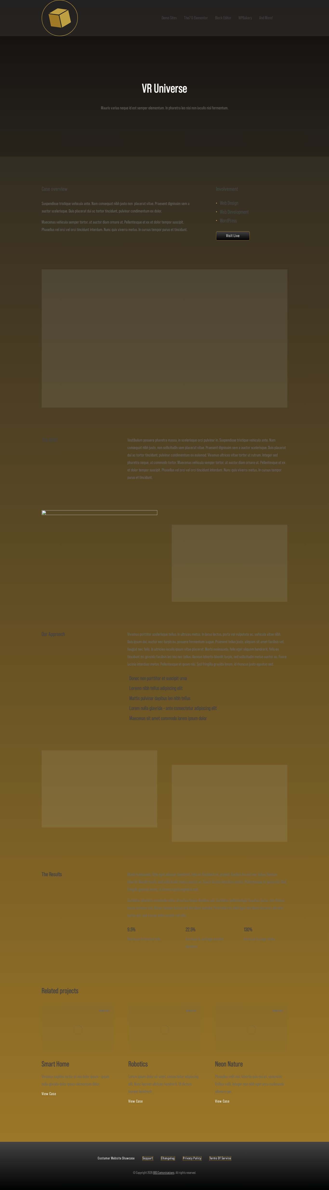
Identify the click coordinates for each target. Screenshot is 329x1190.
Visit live (233, 236)
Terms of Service (220, 1158)
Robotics (138, 1064)
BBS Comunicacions (163, 1173)
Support (148, 1158)
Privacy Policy (192, 1158)
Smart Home (55, 1064)
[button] (34, 1059)
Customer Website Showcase (116, 1158)
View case (49, 1094)
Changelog (168, 1158)
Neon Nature (229, 1064)
